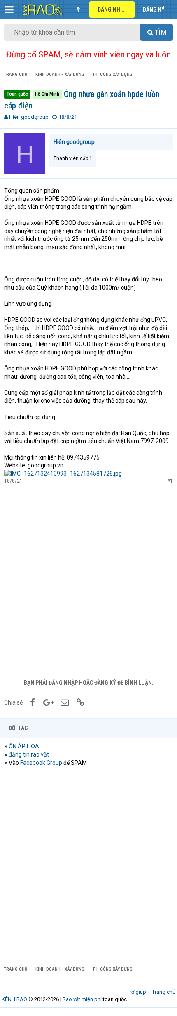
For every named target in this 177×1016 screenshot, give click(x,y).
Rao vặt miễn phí (82, 999)
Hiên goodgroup (29, 117)
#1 (170, 481)
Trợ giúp (136, 992)
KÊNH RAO (14, 999)
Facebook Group (41, 762)
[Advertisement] (88, 582)
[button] (9, 9)
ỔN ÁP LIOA (24, 746)
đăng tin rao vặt (29, 754)
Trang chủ (163, 992)
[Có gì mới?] (78, 9)
